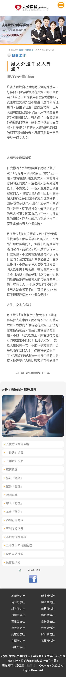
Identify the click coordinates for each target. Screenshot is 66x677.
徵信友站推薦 (14, 554)
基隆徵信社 (18, 595)
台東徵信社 (18, 647)
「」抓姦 (14, 452)
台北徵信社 (18, 602)
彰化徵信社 (48, 615)
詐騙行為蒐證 (14, 520)
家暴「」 (14, 486)
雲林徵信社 (48, 621)
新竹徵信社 (18, 608)
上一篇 (20, 373)
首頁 (21, 50)
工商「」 (14, 511)
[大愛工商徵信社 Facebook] (33, 582)
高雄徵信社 (18, 634)
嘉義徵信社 (18, 628)
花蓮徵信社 (48, 640)
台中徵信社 (18, 615)
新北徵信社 (48, 595)
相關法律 (29, 50)
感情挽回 (12, 469)
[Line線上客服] (33, 570)
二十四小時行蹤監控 (19, 545)
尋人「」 (14, 503)
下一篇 (46, 373)
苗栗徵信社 (48, 608)
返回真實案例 (33, 373)
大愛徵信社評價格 (17, 444)
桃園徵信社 (48, 602)
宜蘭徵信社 (18, 640)
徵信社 (31, 665)
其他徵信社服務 (16, 537)
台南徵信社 (48, 628)
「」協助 (14, 461)
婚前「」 (14, 478)
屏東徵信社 (48, 634)
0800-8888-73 (12, 35)
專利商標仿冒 (14, 528)
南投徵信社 (18, 621)
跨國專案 (12, 494)
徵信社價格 (13, 562)
